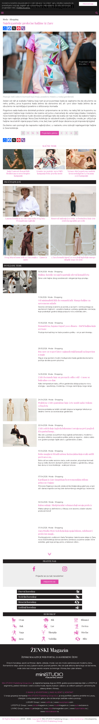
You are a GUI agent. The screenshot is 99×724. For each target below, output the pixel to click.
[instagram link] (64, 569)
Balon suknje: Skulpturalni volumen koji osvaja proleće (65, 505)
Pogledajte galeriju (49, 133)
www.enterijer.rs (33, 708)
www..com (63, 702)
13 (28, 133)
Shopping (14, 19)
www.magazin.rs (37, 705)
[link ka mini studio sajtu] (49, 677)
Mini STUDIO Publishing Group (49, 721)
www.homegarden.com (56, 708)
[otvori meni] (2, 13)
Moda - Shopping (55, 272)
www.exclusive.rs (79, 705)
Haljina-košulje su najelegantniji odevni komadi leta (63, 274)
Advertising (41, 692)
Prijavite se (50, 581)
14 (33, 133)
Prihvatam (88, 4)
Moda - (6, 19)
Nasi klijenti (56, 692)
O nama (29, 692)
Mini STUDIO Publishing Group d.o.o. (17, 683)
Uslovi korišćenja (76, 719)
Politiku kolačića (23, 8)
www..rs (46, 702)
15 (37, 133)
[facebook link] (34, 569)
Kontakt (69, 692)
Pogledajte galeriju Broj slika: (87, 63)
